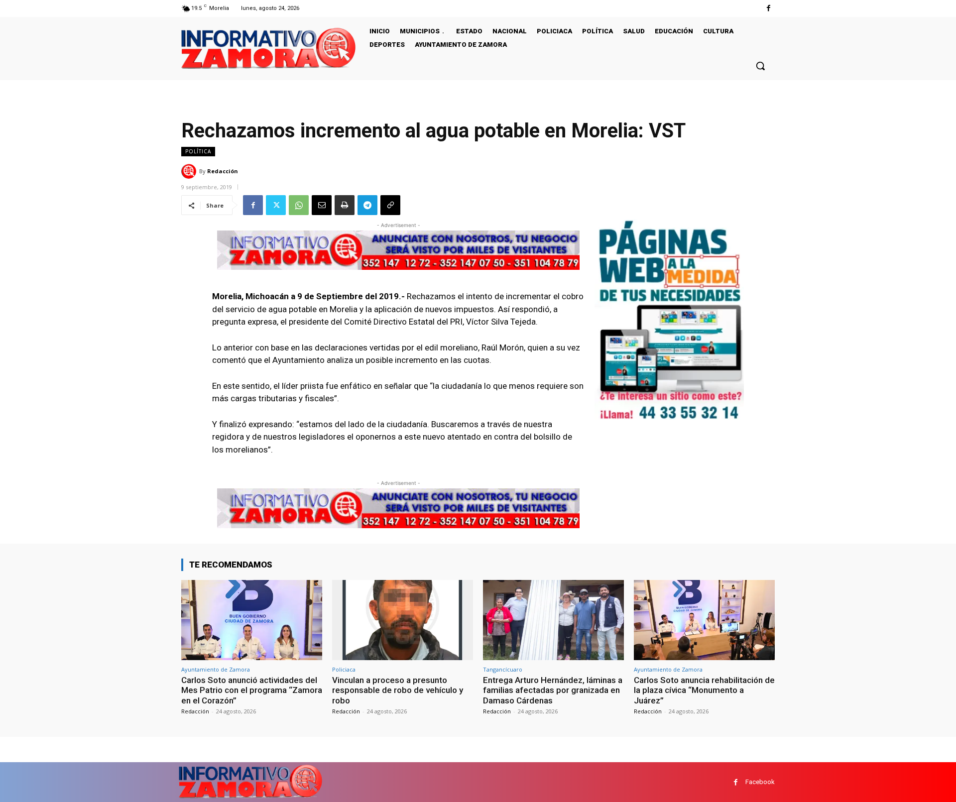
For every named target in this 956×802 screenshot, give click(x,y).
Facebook (760, 782)
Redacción (222, 171)
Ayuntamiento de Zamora (215, 669)
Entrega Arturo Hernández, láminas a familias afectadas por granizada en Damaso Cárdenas (552, 690)
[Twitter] (276, 205)
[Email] (322, 205)
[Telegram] (367, 205)
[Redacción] (190, 171)
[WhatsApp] (299, 205)
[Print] (345, 205)
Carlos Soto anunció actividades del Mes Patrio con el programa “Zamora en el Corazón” (251, 690)
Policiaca (344, 669)
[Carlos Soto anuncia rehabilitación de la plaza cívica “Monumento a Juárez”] (704, 620)
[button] (760, 65)
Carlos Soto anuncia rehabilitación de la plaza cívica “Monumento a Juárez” (704, 690)
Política (198, 151)
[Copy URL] (390, 205)
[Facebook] (768, 8)
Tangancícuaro (502, 669)
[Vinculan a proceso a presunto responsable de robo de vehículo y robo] (402, 620)
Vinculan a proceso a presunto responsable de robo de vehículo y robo (397, 690)
